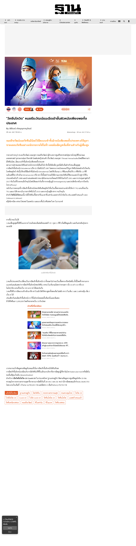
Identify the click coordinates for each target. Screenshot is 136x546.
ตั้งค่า (10, 532)
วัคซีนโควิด (62, 398)
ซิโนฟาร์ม (38, 402)
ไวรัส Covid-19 (35, 398)
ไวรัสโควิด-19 (11, 398)
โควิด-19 (78, 393)
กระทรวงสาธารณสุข (50, 393)
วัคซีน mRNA (60, 402)
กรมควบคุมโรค (66, 393)
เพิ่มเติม (5, 524)
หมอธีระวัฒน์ (27, 402)
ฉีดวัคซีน (36, 393)
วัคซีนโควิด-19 (49, 398)
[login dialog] (129, 21)
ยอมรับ (10, 528)
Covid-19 (22, 398)
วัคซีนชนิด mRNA (12, 402)
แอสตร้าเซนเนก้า (75, 398)
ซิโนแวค (49, 402)
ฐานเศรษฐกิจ (25, 393)
